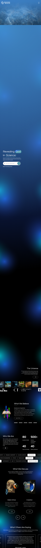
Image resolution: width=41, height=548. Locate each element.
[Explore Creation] (29, 511)
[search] (18, 163)
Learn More (18, 418)
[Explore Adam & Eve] (11, 511)
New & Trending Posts (7, 166)
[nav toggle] (39, 3)
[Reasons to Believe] (5, 3)
